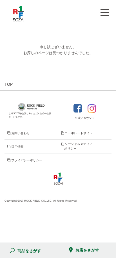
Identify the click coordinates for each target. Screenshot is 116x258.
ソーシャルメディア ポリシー (77, 146)
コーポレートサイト (78, 133)
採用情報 (17, 146)
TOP (9, 84)
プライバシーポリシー (26, 160)
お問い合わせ (20, 133)
